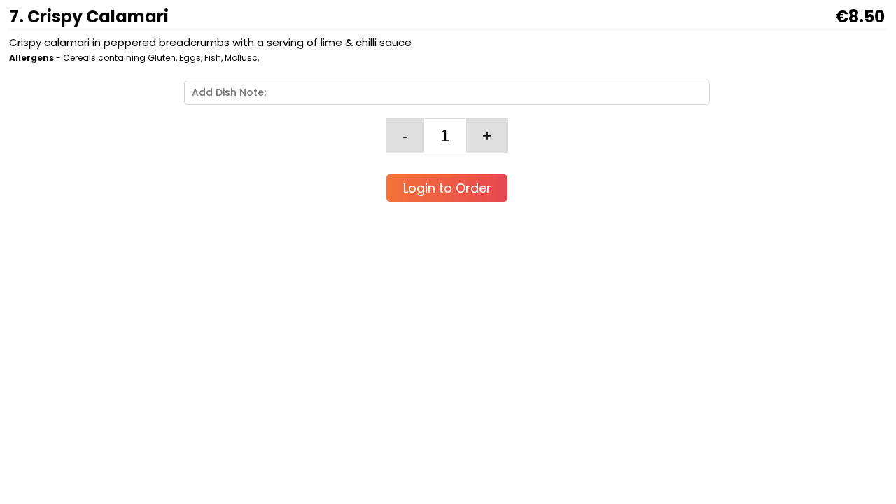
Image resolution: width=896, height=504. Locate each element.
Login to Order (447, 188)
